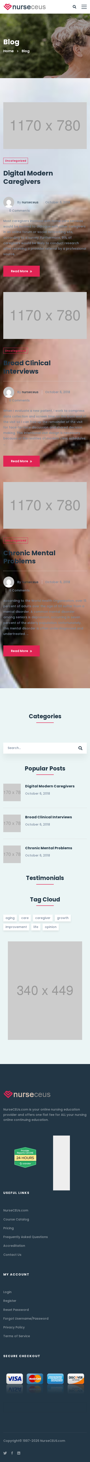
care (25, 918)
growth (63, 918)
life (35, 927)
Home (8, 51)
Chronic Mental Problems (29, 557)
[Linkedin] (19, 1453)
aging (10, 918)
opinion (51, 927)
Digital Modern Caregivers (28, 177)
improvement (16, 927)
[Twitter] (5, 1453)
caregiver (42, 918)
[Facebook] (12, 1453)
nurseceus (30, 202)
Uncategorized (15, 161)
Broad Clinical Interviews (27, 367)
